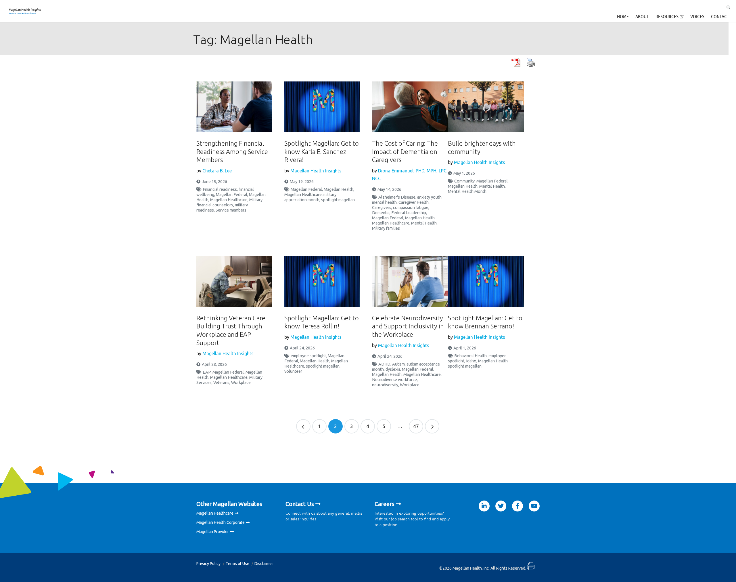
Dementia (381, 212)
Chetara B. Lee (217, 170)
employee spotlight (308, 355)
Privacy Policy (208, 563)
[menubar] (673, 18)
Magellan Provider (212, 531)
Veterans (221, 382)
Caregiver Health (413, 202)
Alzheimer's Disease (396, 197)
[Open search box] (728, 7)
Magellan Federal (231, 194)
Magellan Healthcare (229, 199)
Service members (231, 210)
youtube (534, 506)
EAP (207, 372)
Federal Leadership (408, 212)
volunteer (293, 371)
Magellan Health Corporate (220, 522)
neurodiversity (385, 385)
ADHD (384, 364)
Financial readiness (220, 189)
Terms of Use (237, 563)
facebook (517, 506)
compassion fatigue (410, 207)
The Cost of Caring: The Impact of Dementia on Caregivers (405, 151)
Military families (386, 228)
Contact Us (299, 504)
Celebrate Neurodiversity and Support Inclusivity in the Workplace (408, 326)
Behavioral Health (470, 355)
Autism (398, 364)
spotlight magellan (338, 199)
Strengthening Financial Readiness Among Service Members (232, 151)
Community (464, 181)
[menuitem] (623, 18)
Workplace (241, 382)
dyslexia (393, 369)
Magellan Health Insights (316, 170)
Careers (384, 504)
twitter (500, 506)
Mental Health (424, 223)
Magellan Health (338, 189)
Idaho (471, 361)
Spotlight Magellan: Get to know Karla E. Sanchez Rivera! (321, 151)
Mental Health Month (467, 191)
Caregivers (381, 207)
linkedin (484, 506)
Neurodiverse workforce (394, 379)
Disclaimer (263, 563)
